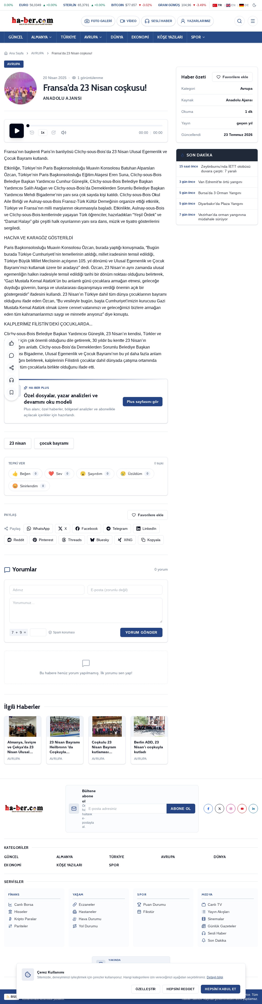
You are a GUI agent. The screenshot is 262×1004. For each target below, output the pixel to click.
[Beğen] (11, 343)
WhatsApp (41, 528)
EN (233, 5)
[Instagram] (230, 808)
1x (43, 132)
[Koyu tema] (254, 5)
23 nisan (17, 443)
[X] (219, 808)
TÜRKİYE (68, 37)
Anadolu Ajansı (62, 98)
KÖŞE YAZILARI (170, 37)
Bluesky (102, 540)
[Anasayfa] (32, 21)
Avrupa (37, 53)
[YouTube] (242, 808)
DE (247, 5)
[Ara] (239, 21)
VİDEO (131, 21)
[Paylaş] (11, 368)
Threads (75, 540)
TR (220, 5)
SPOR (196, 37)
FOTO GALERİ (101, 21)
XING (128, 540)
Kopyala (153, 540)
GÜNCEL (15, 37)
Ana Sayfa (16, 53)
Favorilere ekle (150, 515)
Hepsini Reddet (180, 989)
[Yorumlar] (11, 355)
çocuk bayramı (54, 443)
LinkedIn (149, 528)
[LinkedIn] (253, 808)
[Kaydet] (11, 392)
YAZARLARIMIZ (198, 21)
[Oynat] (16, 131)
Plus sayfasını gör (142, 402)
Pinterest (46, 540)
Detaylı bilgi (215, 977)
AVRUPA (91, 37)
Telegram (120, 528)
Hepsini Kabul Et (220, 989)
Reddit (19, 540)
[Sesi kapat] (64, 132)
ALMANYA (39, 37)
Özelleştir (146, 989)
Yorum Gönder (141, 632)
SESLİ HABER (161, 21)
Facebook (90, 528)
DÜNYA (117, 37)
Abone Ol (181, 809)
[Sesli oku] (11, 380)
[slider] (95, 125)
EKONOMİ (140, 37)
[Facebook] (208, 808)
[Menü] (253, 21)
